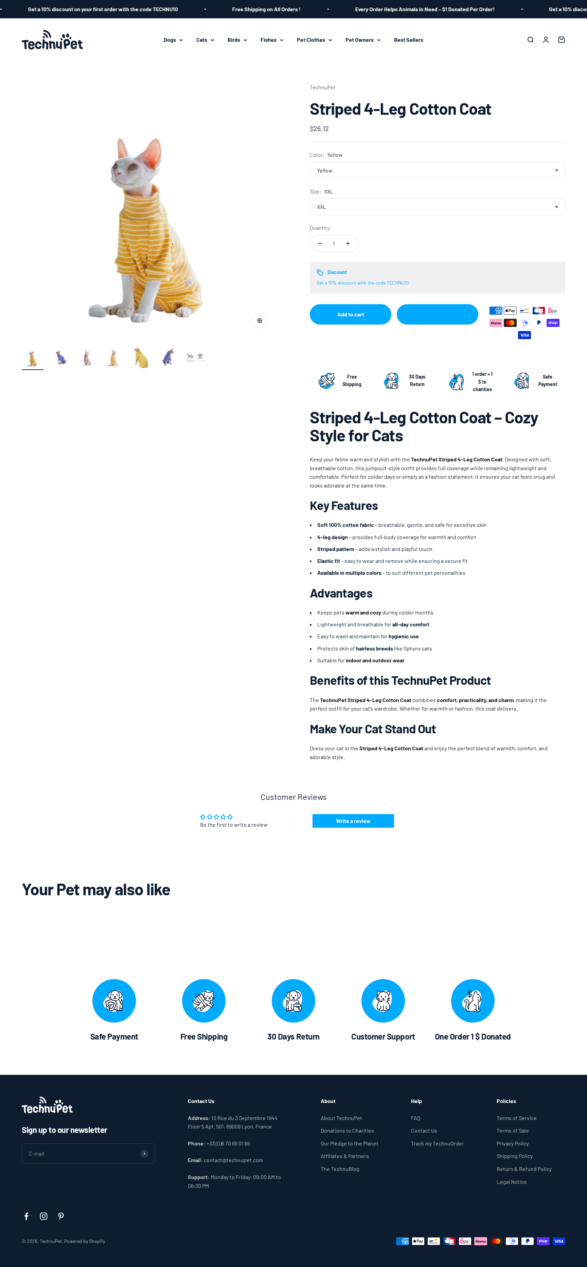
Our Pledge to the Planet (349, 1143)
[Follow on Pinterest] (61, 1216)
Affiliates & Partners (345, 1156)
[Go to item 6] (168, 358)
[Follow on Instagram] (43, 1216)
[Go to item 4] (114, 358)
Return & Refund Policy (524, 1168)
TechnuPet (323, 87)
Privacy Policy (513, 1143)
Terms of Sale (513, 1130)
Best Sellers (408, 39)
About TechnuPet (341, 1118)
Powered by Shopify (84, 1241)
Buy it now (437, 314)
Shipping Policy (515, 1156)
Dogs (170, 39)
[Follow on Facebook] (26, 1216)
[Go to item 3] (87, 358)
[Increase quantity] (348, 243)
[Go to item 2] (60, 358)
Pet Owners (359, 39)
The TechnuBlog (340, 1168)
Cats (201, 39)
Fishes (269, 39)
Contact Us (424, 1130)
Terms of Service (517, 1118)
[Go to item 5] (141, 358)
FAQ (415, 1118)
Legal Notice (512, 1181)
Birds (234, 39)
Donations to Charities (347, 1130)
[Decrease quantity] (320, 243)
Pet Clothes (311, 39)
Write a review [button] (353, 821)
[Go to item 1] (32, 358)
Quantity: (320, 227)
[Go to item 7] (196, 358)
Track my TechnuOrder (437, 1143)
